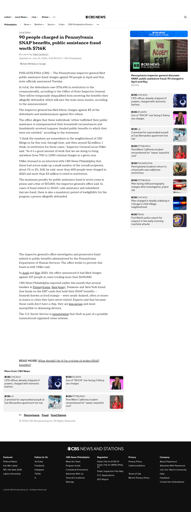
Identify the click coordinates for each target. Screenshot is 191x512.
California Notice (136, 466)
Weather (38, 24)
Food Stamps (58, 415)
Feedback (164, 478)
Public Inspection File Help (110, 471)
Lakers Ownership (12, 474)
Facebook (39, 466)
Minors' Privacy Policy (138, 478)
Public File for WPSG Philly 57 (110, 466)
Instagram (39, 470)
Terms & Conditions (75, 478)
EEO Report (103, 479)
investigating (60, 314)
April (25, 273)
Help (162, 474)
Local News (21, 17)
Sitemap (70, 482)
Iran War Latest (10, 466)
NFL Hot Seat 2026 (12, 470)
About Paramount (168, 461)
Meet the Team (73, 461)
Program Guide (73, 466)
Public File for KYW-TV (108, 461)
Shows (45, 17)
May (37, 273)
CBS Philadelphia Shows (80, 24)
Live (34, 17)
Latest (7, 17)
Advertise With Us (74, 474)
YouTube (39, 461)
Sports (51, 24)
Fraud (45, 415)
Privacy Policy (135, 461)
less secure (76, 304)
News (27, 24)
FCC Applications (105, 475)
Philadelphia (10, 24)
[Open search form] (185, 17)
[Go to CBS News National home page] (95, 17)
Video (62, 24)
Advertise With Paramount (172, 466)
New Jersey (58, 287)
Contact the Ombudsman (172, 482)
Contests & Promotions (77, 470)
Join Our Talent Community (173, 470)
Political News (10, 461)
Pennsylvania (41, 287)
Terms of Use (134, 474)
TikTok (38, 474)
